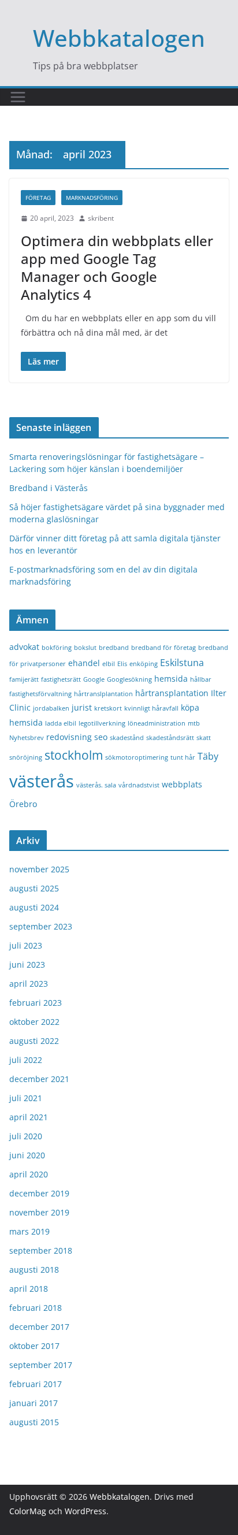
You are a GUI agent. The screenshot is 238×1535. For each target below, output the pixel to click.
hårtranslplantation (103, 694)
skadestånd (127, 738)
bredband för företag (163, 648)
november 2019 (39, 1212)
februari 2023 (35, 1002)
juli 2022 (25, 1059)
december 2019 (39, 1193)
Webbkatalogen (119, 38)
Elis (122, 664)
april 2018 (28, 1288)
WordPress (85, 1511)
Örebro (23, 803)
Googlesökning (129, 679)
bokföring (57, 648)
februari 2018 (35, 1307)
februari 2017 (35, 1383)
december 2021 (39, 1078)
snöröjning (25, 757)
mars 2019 (29, 1231)
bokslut (85, 648)
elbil (108, 664)
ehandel (84, 662)
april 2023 (28, 983)
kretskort (108, 708)
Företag (38, 198)
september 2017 (40, 1364)
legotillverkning (102, 723)
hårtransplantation (172, 692)
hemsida (171, 678)
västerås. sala (96, 785)
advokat (24, 646)
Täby (208, 756)
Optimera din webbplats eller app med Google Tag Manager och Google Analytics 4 (117, 267)
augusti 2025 (34, 888)
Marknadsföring (92, 198)
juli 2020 (25, 1136)
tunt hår (182, 757)
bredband (114, 648)
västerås (41, 781)
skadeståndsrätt (170, 738)
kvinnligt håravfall (151, 708)
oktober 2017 (34, 1345)
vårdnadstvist (138, 785)
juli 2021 (25, 1097)
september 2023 (40, 926)
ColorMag (27, 1511)
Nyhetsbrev (26, 738)
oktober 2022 (34, 1021)
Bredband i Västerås (48, 487)
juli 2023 (25, 945)
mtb (194, 723)
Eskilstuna (182, 662)
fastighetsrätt (61, 679)
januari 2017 (33, 1403)
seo (100, 736)
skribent (101, 218)
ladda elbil (60, 723)
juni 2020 (27, 1155)
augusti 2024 (34, 907)
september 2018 (40, 1250)
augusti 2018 (34, 1269)
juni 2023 (27, 964)
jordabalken (51, 708)
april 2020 (28, 1174)
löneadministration (156, 723)
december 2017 (39, 1326)
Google (94, 679)
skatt (203, 738)
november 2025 (39, 869)
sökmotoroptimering (136, 757)
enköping (143, 664)
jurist (82, 707)
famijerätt (24, 679)
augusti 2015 (34, 1422)
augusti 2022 (34, 1040)
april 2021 (28, 1117)
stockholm (73, 754)
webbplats (182, 784)
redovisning (69, 736)
